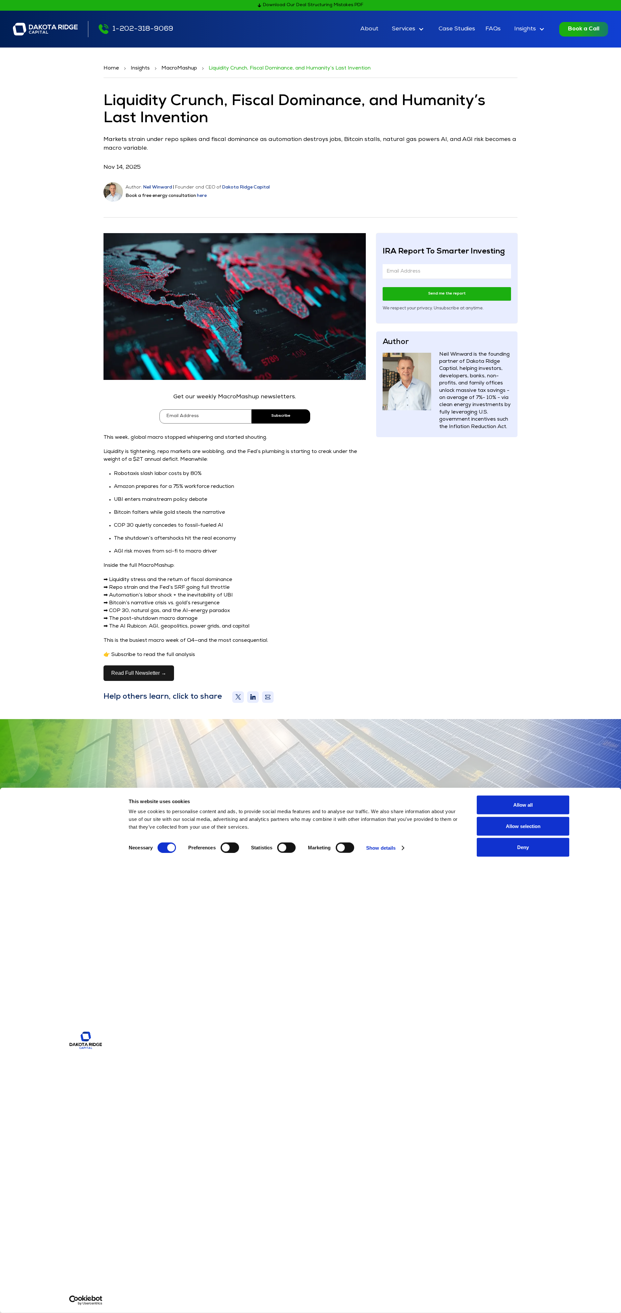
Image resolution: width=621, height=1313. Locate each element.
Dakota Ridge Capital (246, 187)
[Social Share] (238, 697)
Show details (381, 847)
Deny (523, 847)
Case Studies (457, 29)
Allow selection (523, 826)
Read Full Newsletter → (138, 673)
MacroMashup (179, 68)
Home (111, 68)
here (202, 196)
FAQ (493, 29)
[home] (45, 29)
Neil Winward (157, 187)
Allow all (523, 805)
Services (403, 29)
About (369, 29)
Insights (525, 29)
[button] (408, 29)
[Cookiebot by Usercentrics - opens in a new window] (86, 1300)
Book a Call (583, 29)
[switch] (230, 847)
